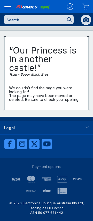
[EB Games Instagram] (22, 144)
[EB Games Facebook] (9, 144)
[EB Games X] (34, 144)
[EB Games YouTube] (47, 144)
